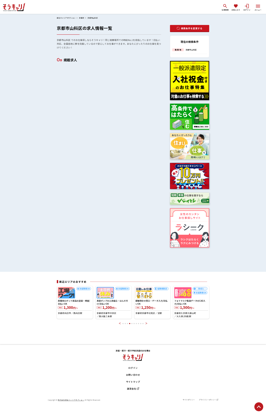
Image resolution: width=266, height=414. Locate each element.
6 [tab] (134, 323)
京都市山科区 (93, 18)
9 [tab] (140, 323)
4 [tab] (129, 323)
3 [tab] (127, 323)
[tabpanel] (85, 302)
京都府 (81, 18)
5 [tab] (131, 323)
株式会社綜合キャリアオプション (71, 400)
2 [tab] (125, 323)
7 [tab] (136, 323)
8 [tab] (138, 323)
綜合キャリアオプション (66, 18)
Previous (120, 323)
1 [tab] (123, 323)
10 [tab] (143, 323)
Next (146, 323)
